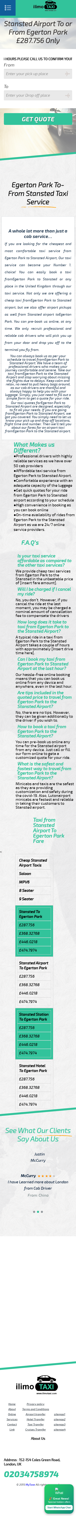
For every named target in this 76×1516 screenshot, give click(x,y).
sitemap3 (59, 1424)
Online (12, 1414)
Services (12, 1419)
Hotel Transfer (36, 1419)
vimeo (65, 1451)
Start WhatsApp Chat (59, 1507)
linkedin (49, 1451)
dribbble (38, 1451)
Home (12, 1404)
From (9, 65)
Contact (12, 1424)
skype (59, 1451)
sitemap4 (60, 1429)
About (12, 1409)
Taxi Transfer (35, 1424)
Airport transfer (36, 1414)
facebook (10, 1451)
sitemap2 (59, 1419)
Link (12, 1429)
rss (54, 1451)
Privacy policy (35, 1404)
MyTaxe (30, 1484)
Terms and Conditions (35, 1409)
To (6, 86)
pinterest (21, 1451)
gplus (43, 1451)
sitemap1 (59, 1414)
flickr (32, 1451)
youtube (27, 1451)
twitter (16, 1451)
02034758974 (31, 1474)
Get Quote (38, 119)
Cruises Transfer (35, 1429)
